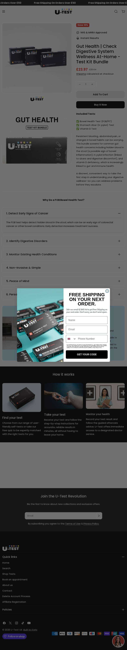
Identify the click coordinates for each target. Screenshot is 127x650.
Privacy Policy (95, 347)
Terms (100, 347)
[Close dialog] (107, 291)
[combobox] (71, 339)
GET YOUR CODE (87, 354)
